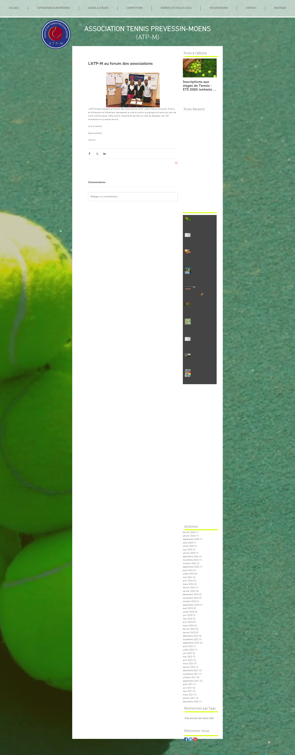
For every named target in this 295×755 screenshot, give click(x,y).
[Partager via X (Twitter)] (97, 153)
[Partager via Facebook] (89, 153)
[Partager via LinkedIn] (104, 153)
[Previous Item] (187, 68)
